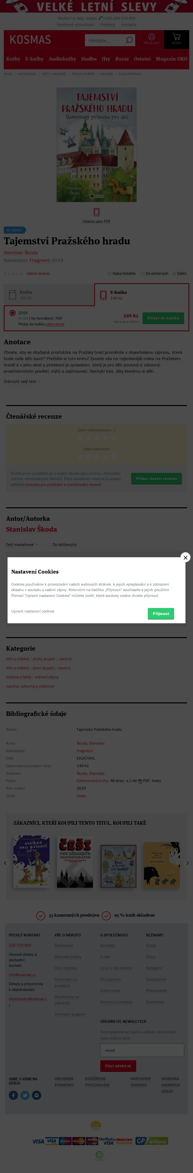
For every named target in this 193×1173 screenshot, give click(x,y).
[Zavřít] (185, 557)
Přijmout (161, 613)
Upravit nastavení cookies (32, 610)
